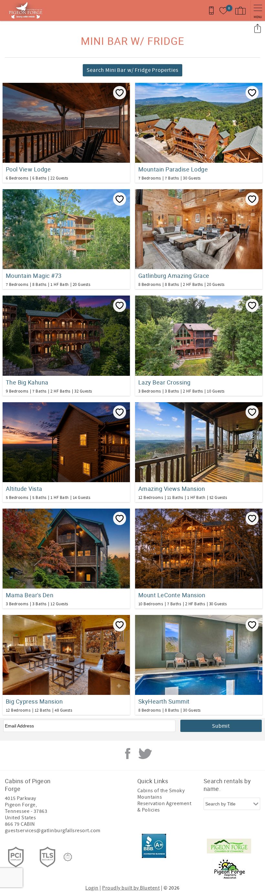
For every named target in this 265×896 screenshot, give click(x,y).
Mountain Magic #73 (34, 275)
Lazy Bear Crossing (164, 382)
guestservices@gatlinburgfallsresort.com (53, 830)
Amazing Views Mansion (171, 488)
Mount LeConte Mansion (171, 595)
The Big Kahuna (27, 382)
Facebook (127, 753)
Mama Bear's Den (29, 595)
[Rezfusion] (67, 857)
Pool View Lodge (28, 169)
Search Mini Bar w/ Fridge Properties (132, 70)
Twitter (145, 753)
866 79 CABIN (20, 824)
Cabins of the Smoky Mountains (161, 793)
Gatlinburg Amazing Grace (173, 275)
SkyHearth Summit (164, 701)
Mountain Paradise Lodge (173, 169)
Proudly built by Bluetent (131, 888)
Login (91, 888)
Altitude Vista (24, 488)
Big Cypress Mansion (34, 701)
